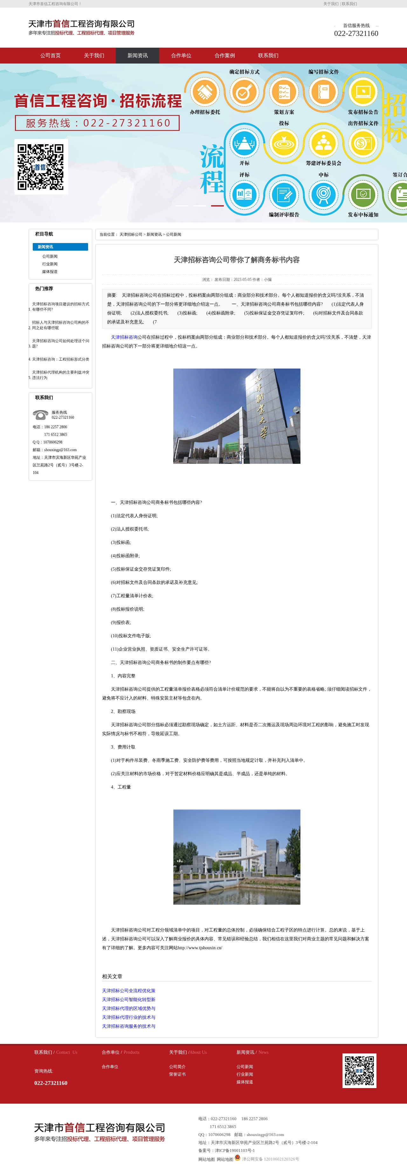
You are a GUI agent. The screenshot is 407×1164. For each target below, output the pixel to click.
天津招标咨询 (124, 337)
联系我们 (349, 4)
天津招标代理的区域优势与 (128, 1008)
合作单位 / (112, 1052)
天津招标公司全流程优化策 (128, 990)
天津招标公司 (131, 234)
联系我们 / (44, 1052)
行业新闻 (50, 264)
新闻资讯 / (247, 1052)
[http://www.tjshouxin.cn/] (236, 462)
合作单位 (181, 55)
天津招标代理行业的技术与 (128, 1017)
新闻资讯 (138, 55)
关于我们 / (179, 1052)
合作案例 (225, 55)
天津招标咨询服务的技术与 (128, 1026)
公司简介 (177, 1066)
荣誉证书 (177, 1074)
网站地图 (206, 1159)
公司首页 (50, 55)
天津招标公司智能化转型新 (128, 999)
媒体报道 (50, 271)
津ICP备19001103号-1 (235, 1150)
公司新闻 (50, 256)
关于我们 (331, 4)
